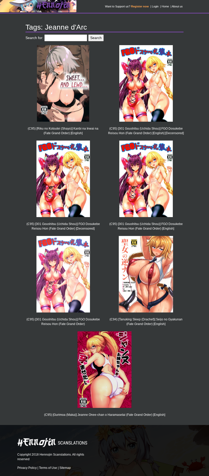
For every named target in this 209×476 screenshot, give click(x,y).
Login (155, 6)
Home (165, 6)
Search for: (34, 38)
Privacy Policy (27, 468)
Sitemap (65, 468)
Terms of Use (48, 468)
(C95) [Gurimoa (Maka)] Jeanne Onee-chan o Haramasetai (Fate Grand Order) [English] (104, 415)
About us (177, 6)
